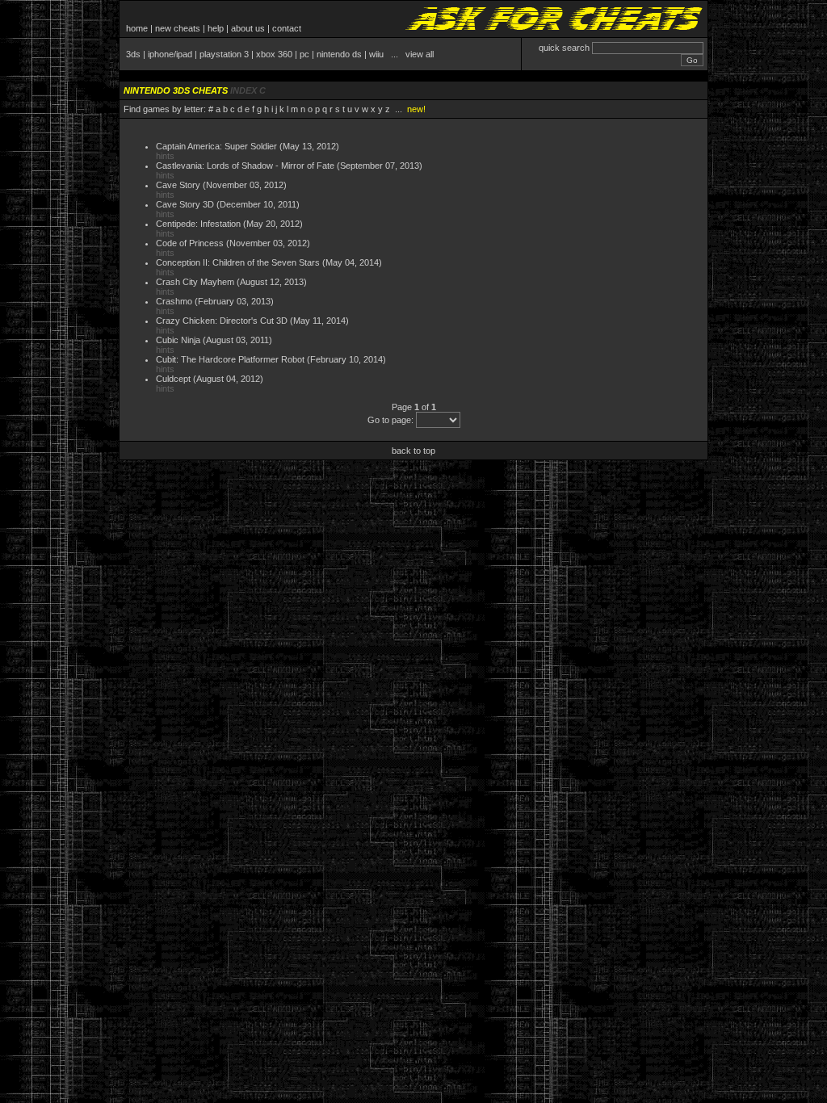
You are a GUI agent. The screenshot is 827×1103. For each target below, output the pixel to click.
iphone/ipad (170, 54)
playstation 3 (224, 54)
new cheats (177, 28)
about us (248, 28)
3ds (133, 54)
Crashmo (174, 301)
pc (304, 54)
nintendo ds (339, 54)
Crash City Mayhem (195, 282)
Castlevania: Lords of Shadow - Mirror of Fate (245, 165)
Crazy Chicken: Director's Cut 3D (222, 320)
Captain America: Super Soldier (216, 146)
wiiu (376, 54)
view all (419, 54)
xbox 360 (274, 54)
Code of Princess (190, 243)
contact (286, 28)
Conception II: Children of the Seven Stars (238, 262)
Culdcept (173, 379)
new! (416, 109)
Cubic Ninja (178, 340)
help (216, 28)
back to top (413, 450)
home (137, 28)
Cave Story (178, 185)
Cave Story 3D (185, 204)
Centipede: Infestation (198, 224)
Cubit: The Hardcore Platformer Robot (230, 359)
